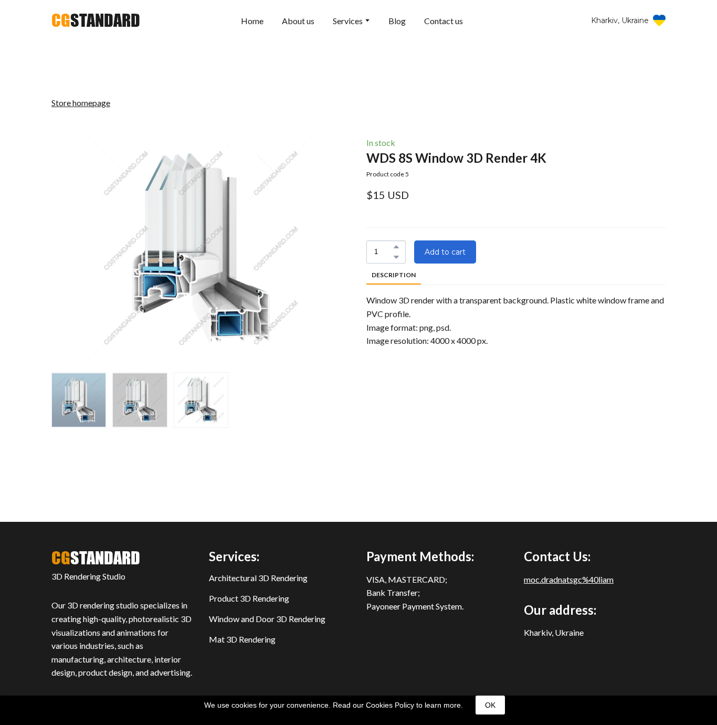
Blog (397, 21)
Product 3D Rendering (249, 598)
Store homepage (80, 103)
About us (298, 21)
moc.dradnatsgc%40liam (569, 579)
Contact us (443, 21)
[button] (628, 20)
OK (490, 705)
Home (252, 21)
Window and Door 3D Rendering (267, 619)
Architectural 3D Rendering (258, 578)
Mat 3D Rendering (242, 639)
